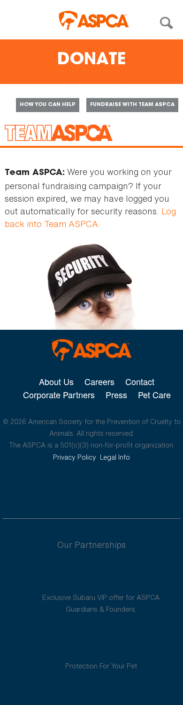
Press (116, 394)
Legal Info (115, 457)
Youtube (91, 486)
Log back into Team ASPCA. (90, 217)
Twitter (67, 486)
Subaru (101, 575)
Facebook (42, 486)
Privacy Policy (74, 457)
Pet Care (154, 394)
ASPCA (91, 350)
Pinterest (140, 486)
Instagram (116, 486)
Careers (99, 381)
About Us (56, 381)
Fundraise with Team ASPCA (132, 104)
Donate (91, 60)
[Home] (94, 20)
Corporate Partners (59, 394)
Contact (139, 381)
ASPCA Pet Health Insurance (101, 643)
